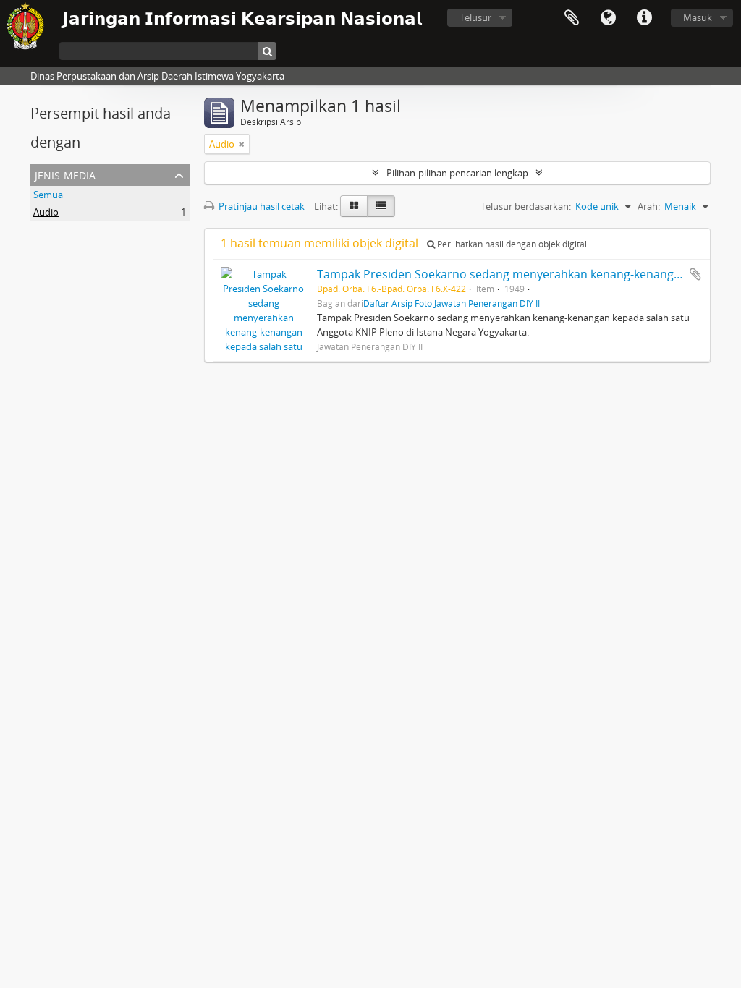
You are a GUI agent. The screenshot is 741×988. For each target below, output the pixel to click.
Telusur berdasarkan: (525, 206)
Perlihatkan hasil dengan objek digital (511, 244)
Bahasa (608, 18)
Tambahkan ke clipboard (695, 274)
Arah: (649, 206)
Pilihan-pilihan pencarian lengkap (457, 172)
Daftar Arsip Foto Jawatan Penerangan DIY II (451, 303)
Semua (48, 194)
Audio (46, 211)
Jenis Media (65, 174)
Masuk (697, 17)
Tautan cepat (644, 18)
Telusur (475, 17)
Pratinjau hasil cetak (260, 206)
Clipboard (572, 18)
